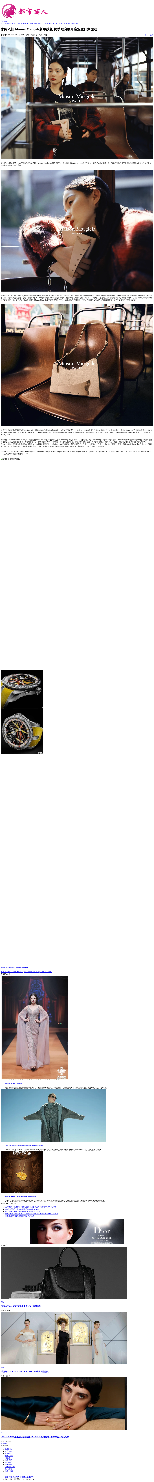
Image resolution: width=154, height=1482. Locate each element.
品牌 (151, 35)
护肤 (35, 23)
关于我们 (8, 1477)
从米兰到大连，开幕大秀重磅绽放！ (14, 1083)
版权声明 (30, 1477)
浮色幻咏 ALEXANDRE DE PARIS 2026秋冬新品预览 (25, 1371)
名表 (11, 23)
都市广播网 (9, 1456)
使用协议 (23, 1477)
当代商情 (8, 1469)
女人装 (54, 23)
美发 (32, 23)
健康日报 (8, 1460)
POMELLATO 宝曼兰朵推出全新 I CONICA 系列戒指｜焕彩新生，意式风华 (35, 1437)
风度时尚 (8, 1449)
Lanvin (64, 23)
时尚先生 (8, 1451)
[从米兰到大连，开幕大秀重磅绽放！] (35, 1079)
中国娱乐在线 (10, 1467)
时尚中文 (8, 1453)
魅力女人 (26, 23)
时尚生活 (41, 23)
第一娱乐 (8, 1462)
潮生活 (7, 1458)
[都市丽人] (24, 19)
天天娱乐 (8, 1464)
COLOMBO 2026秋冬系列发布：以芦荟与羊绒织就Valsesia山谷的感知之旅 (24, 1145)
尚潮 (76, 23)
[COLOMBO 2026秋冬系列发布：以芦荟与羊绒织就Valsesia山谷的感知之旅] (53, 1141)
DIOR (60, 23)
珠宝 (15, 23)
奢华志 (7, 23)
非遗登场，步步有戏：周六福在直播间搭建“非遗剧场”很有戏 (20, 1196)
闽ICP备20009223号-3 (44, 1479)
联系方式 (15, 1477)
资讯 (146, 35)
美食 (46, 23)
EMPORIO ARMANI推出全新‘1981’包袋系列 (21, 1306)
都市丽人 (4, 21)
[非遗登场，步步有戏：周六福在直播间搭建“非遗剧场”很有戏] (22, 1192)
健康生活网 (9, 1471)
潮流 (73, 23)
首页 (2, 23)
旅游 (50, 23)
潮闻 (69, 23)
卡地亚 (20, 23)
